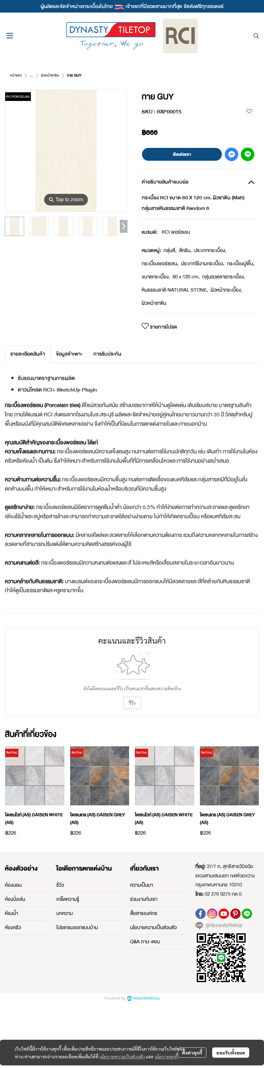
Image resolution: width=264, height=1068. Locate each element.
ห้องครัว (13, 927)
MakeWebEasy (146, 998)
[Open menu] (9, 35)
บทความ (64, 913)
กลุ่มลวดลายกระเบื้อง (223, 277)
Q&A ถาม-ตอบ (145, 941)
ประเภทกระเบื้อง (210, 250)
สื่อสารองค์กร (143, 913)
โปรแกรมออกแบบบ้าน (77, 927)
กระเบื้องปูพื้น (240, 263)
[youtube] (224, 914)
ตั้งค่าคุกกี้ (192, 1052)
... (31, 75)
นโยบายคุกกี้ (166, 1056)
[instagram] (212, 914)
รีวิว (132, 703)
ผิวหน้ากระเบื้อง (226, 290)
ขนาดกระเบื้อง (156, 277)
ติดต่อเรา (182, 154)
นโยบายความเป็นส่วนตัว (122, 1056)
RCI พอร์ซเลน (176, 232)
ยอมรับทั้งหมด (230, 1052)
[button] (256, 35)
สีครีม (185, 250)
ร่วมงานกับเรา (143, 899)
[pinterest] (235, 914)
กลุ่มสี (170, 250)
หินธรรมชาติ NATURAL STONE (175, 290)
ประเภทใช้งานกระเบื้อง (202, 263)
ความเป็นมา (141, 885)
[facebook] (200, 914)
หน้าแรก (16, 75)
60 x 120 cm (186, 277)
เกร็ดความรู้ (67, 899)
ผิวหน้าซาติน (50, 75)
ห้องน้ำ (11, 913)
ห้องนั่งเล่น (15, 899)
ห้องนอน (13, 885)
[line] (247, 914)
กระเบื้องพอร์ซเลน (160, 263)
